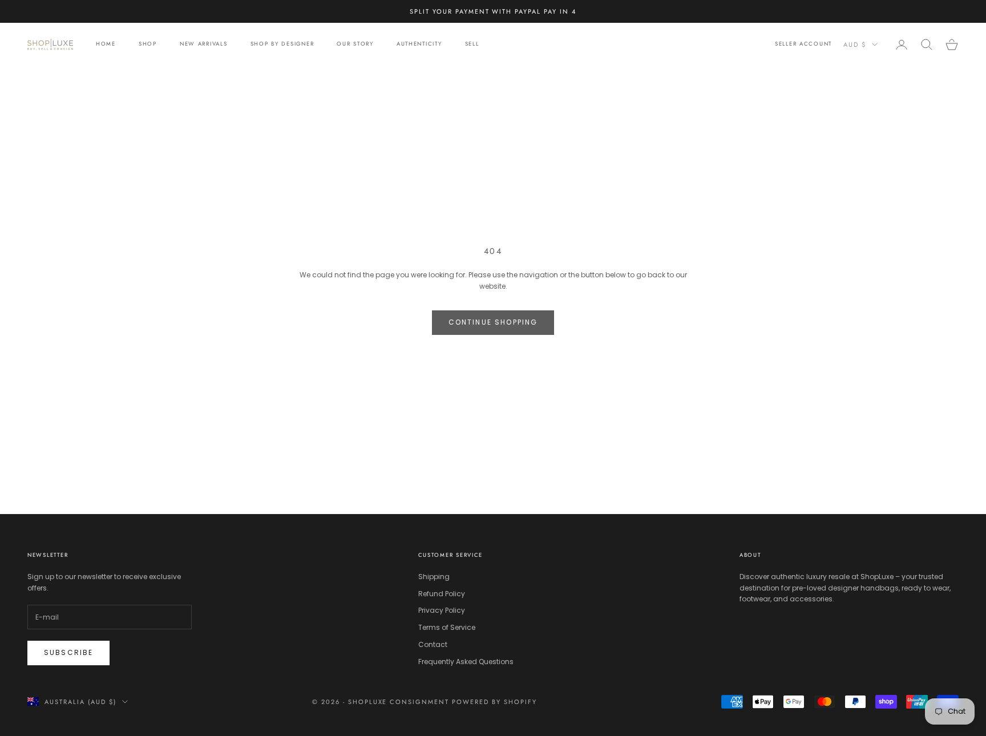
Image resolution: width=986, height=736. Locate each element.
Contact (432, 644)
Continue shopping (493, 322)
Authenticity (419, 44)
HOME (106, 44)
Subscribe (68, 652)
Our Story (355, 44)
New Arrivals (204, 44)
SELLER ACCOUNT (803, 44)
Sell (472, 44)
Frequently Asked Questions (466, 661)
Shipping (434, 576)
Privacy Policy (441, 610)
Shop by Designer (282, 44)
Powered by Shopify (494, 701)
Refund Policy (441, 593)
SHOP (148, 44)
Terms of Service (446, 627)
